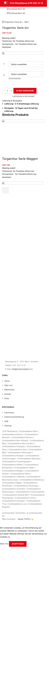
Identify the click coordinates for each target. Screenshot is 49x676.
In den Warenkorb (25, 91)
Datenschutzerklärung (14, 417)
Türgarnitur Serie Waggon (20, 158)
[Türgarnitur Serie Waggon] (23, 138)
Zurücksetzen (15, 78)
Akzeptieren (18, 544)
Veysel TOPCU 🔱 (25, 519)
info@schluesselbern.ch (22, 369)
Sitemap (8, 425)
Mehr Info (4, 544)
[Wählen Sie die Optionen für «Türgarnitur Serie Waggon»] (5, 190)
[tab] (23, 96)
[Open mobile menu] (3, 10)
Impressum (9, 412)
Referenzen (9, 389)
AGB (6, 421)
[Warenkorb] (45, 10)
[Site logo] (16, 9)
